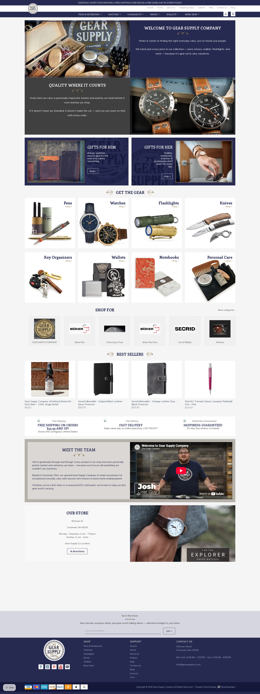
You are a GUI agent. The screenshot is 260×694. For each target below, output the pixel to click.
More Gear (191, 14)
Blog (233, 7)
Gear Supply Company (163, 687)
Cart (233, 14)
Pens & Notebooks (89, 14)
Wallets (171, 14)
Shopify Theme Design (206, 687)
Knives (154, 14)
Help (211, 7)
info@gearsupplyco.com (188, 664)
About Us (171, 7)
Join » (169, 630)
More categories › (226, 310)
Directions (78, 551)
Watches (113, 14)
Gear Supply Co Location (77, 543)
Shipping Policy (186, 7)
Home (160, 7)
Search (150, 7)
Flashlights (135, 14)
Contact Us (222, 7)
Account (225, 14)
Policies (201, 7)
